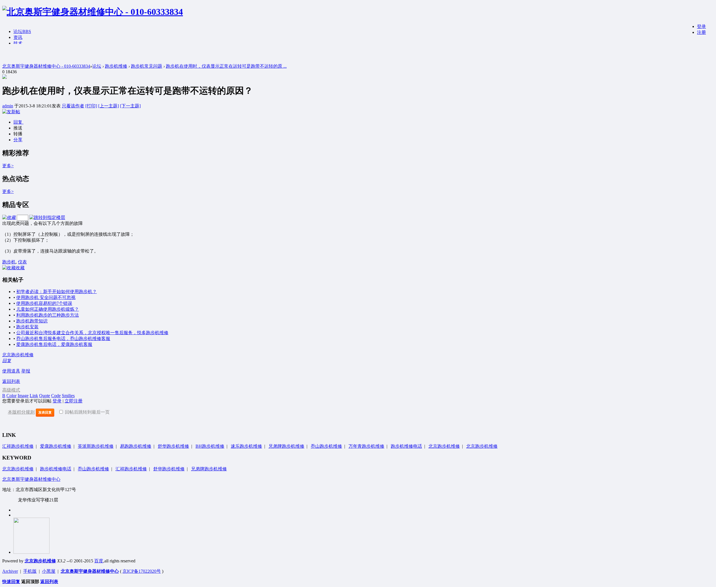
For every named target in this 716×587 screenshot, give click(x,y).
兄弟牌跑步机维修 (286, 446)
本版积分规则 (21, 412)
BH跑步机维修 (210, 446)
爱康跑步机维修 (55, 446)
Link (34, 395)
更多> (8, 165)
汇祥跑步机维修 (18, 446)
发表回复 (45, 412)
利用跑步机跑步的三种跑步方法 (47, 315)
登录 (701, 26)
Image (23, 395)
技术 (17, 43)
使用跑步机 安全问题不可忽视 (46, 297)
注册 (701, 32)
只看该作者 (73, 105)
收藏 (20, 267)
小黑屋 (48, 571)
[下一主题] (130, 105)
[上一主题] (108, 105)
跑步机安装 (27, 326)
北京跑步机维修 (18, 354)
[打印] (91, 105)
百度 (98, 560)
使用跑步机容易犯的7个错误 (44, 303)
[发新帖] (11, 111)
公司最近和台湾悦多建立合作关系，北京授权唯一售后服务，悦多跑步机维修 (92, 332)
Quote (44, 395)
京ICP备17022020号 (142, 571)
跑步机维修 (116, 66)
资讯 (17, 37)
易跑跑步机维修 (135, 446)
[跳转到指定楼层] (47, 217)
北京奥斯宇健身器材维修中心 (31, 479)
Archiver (10, 571)
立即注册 (74, 401)
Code (56, 395)
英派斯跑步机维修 (96, 446)
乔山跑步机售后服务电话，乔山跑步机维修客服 (63, 338)
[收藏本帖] (9, 217)
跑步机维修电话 (406, 446)
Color (11, 395)
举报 (25, 371)
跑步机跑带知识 (32, 321)
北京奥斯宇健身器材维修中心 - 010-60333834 (46, 66)
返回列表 (11, 381)
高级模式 (11, 390)
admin (7, 105)
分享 (17, 139)
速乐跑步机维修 (246, 446)
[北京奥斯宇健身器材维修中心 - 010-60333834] (92, 12)
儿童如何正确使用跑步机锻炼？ (47, 309)
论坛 (22, 31)
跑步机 (9, 262)
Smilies (68, 395)
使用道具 (11, 371)
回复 (18, 122)
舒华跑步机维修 (173, 446)
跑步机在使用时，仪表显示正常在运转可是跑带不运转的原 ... (226, 66)
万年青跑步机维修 (366, 446)
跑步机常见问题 (146, 66)
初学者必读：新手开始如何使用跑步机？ (56, 291)
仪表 (22, 262)
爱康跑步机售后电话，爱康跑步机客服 (54, 344)
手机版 (30, 571)
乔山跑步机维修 (326, 446)
